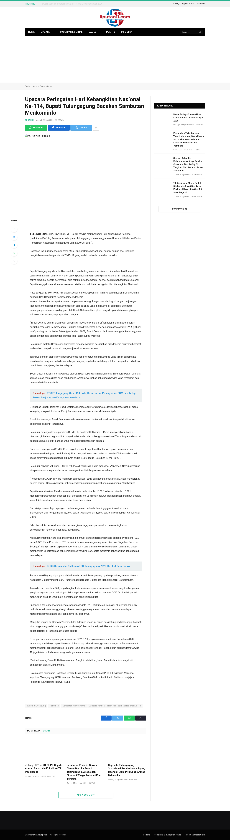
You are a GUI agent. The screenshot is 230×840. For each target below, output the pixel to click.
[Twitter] (14, 237)
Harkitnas (54, 706)
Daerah (93, 32)
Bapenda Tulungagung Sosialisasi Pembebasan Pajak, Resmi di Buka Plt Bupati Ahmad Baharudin (126, 770)
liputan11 (45, 835)
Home (31, 32)
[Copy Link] (14, 261)
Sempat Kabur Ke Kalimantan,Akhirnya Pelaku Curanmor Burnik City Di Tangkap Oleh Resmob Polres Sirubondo (188, 164)
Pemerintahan (46, 86)
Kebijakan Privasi (173, 835)
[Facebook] (14, 229)
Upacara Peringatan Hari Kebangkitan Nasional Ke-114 (115, 706)
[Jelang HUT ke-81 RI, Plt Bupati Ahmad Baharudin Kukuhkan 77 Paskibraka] (44, 749)
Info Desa (126, 32)
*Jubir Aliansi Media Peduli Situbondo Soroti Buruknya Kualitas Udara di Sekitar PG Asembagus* (187, 188)
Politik (110, 32)
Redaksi (29, 120)
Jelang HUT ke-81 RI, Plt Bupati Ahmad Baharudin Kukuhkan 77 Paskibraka (43, 769)
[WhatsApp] (14, 253)
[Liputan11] (115, 17)
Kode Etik (158, 835)
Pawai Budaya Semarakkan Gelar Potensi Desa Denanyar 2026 (188, 117)
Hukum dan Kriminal (70, 32)
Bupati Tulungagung (36, 706)
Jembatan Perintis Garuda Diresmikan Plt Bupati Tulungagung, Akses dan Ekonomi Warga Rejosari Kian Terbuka (84, 772)
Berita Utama (31, 86)
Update (45, 32)
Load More (178, 209)
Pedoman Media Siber (195, 835)
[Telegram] (14, 245)
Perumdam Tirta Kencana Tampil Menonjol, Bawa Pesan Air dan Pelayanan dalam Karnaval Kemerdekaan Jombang (76, 4)
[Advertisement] (115, 59)
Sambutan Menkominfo (74, 706)
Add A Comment (86, 795)
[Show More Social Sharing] (96, 128)
